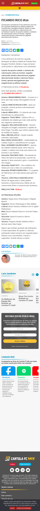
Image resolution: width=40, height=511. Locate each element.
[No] (38, 505)
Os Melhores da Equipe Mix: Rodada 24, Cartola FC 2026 (8, 302)
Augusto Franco (22, 293)
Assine (12, 464)
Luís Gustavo (9, 41)
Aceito (12, 508)
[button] (33, 274)
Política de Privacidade (24, 508)
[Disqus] (20, 427)
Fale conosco (25, 464)
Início (2, 15)
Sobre (3, 492)
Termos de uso (7, 499)
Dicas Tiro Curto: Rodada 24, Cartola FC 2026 (26, 298)
